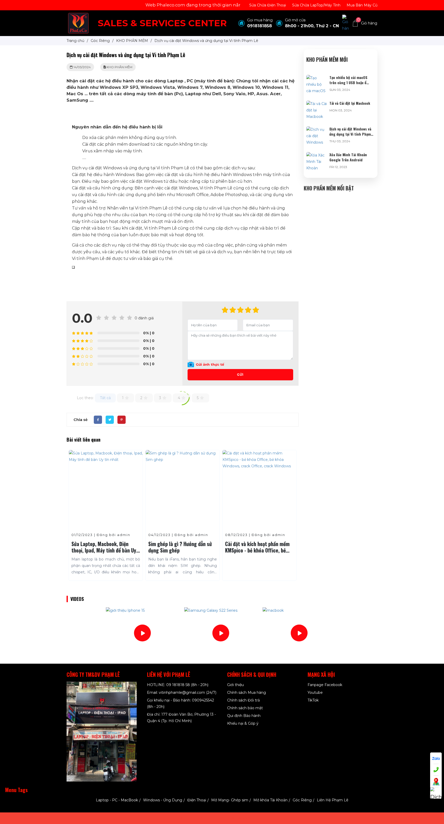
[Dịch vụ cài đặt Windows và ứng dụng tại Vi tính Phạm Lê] (316, 129)
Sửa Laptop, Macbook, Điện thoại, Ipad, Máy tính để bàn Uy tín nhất (103, 550)
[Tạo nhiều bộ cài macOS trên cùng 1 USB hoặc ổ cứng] (316, 78)
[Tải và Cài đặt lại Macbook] (316, 103)
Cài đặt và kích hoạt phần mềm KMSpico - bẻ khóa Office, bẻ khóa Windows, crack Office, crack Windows (257, 553)
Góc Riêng (302, 800)
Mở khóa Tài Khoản (270, 800)
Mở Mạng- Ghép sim (229, 800)
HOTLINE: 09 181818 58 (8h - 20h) (177, 684)
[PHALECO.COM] (78, 23)
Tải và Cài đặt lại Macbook (349, 103)
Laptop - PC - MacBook (117, 800)
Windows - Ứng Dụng (162, 800)
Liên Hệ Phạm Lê (332, 800)
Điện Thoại (196, 800)
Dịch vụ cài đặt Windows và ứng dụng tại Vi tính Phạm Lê (350, 134)
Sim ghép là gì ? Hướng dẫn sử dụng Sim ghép (180, 547)
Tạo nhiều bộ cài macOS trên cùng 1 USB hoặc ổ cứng (348, 82)
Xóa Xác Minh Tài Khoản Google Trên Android (348, 157)
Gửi (240, 374)
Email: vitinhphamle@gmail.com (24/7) (181, 692)
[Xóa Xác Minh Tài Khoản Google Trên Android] (316, 155)
